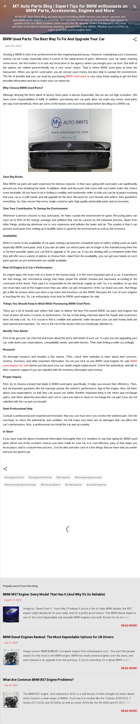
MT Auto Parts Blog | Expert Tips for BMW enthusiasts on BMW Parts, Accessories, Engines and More (70, 8)
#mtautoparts (73, 484)
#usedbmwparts (96, 484)
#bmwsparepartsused (88, 477)
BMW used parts (76, 76)
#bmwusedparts (50, 484)
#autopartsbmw (14, 477)
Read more (129, 625)
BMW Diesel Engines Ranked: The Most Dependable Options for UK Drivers (58, 637)
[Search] (135, 7)
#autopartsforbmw (40, 477)
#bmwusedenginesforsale (20, 484)
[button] (135, 40)
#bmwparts (63, 477)
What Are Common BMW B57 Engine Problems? (38, 680)
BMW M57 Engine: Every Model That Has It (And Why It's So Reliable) (54, 594)
